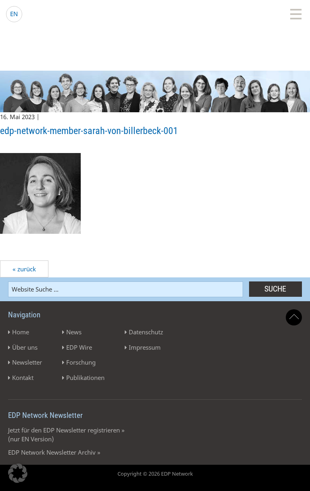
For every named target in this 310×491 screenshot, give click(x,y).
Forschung (81, 362)
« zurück (24, 269)
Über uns (25, 347)
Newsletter (27, 362)
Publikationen (85, 377)
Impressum (145, 347)
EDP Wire (79, 347)
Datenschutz (146, 332)
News (74, 332)
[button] (18, 473)
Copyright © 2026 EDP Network (155, 473)
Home (20, 332)
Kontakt (23, 377)
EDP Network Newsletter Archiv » (54, 452)
